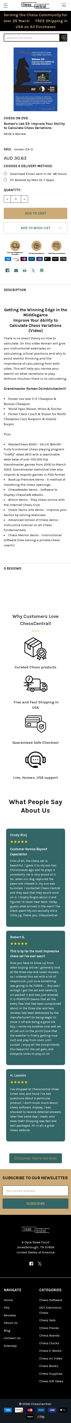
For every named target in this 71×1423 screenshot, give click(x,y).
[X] (33, 270)
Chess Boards (49, 1335)
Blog (7, 1330)
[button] (35, 228)
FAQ (6, 1307)
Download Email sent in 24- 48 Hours (38, 174)
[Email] (16, 270)
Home (8, 1300)
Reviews (10, 1315)
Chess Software (50, 1300)
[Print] (24, 270)
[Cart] (64, 5)
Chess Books (48, 1366)
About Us (11, 1323)
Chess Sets (47, 1320)
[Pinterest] (41, 270)
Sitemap (10, 1346)
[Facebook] (7, 270)
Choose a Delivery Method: (28, 166)
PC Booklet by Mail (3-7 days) (32, 180)
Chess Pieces (49, 1328)
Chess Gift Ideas (51, 1381)
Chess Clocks (49, 1343)
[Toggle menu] (5, 5)
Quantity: (12, 190)
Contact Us (12, 1338)
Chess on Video (50, 1358)
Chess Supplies (51, 1374)
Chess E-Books (50, 1351)
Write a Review (15, 134)
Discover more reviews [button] (35, 1158)
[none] (35, 79)
